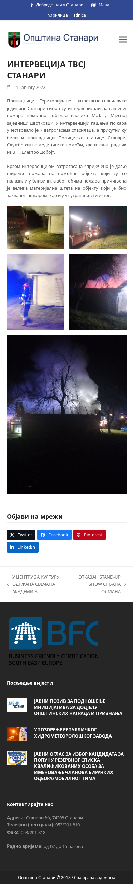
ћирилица (57, 15)
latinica (79, 15)
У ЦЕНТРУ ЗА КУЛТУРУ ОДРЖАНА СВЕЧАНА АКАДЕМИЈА (33, 584)
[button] (123, 39)
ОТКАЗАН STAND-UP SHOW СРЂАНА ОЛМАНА (98, 584)
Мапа (104, 5)
